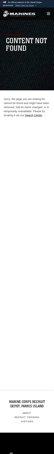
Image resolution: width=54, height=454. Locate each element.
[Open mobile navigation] (48, 13)
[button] (26, 5)
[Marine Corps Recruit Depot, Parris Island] (19, 14)
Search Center (33, 115)
